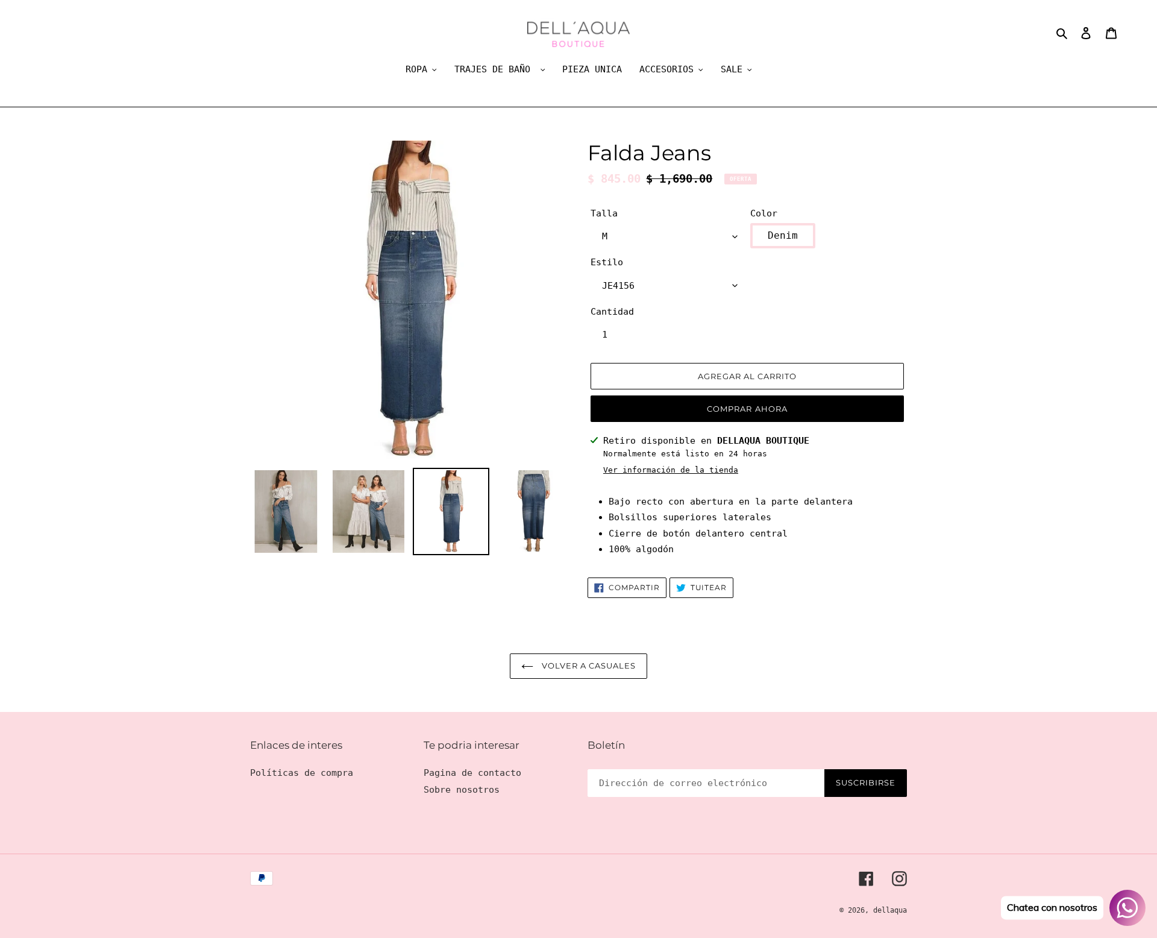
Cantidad (612, 311)
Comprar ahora (747, 409)
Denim (783, 235)
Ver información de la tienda (670, 469)
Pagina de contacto (472, 772)
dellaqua (890, 910)
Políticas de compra (301, 772)
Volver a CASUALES (587, 665)
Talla (604, 213)
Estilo (607, 262)
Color (763, 213)
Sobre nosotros (462, 789)
